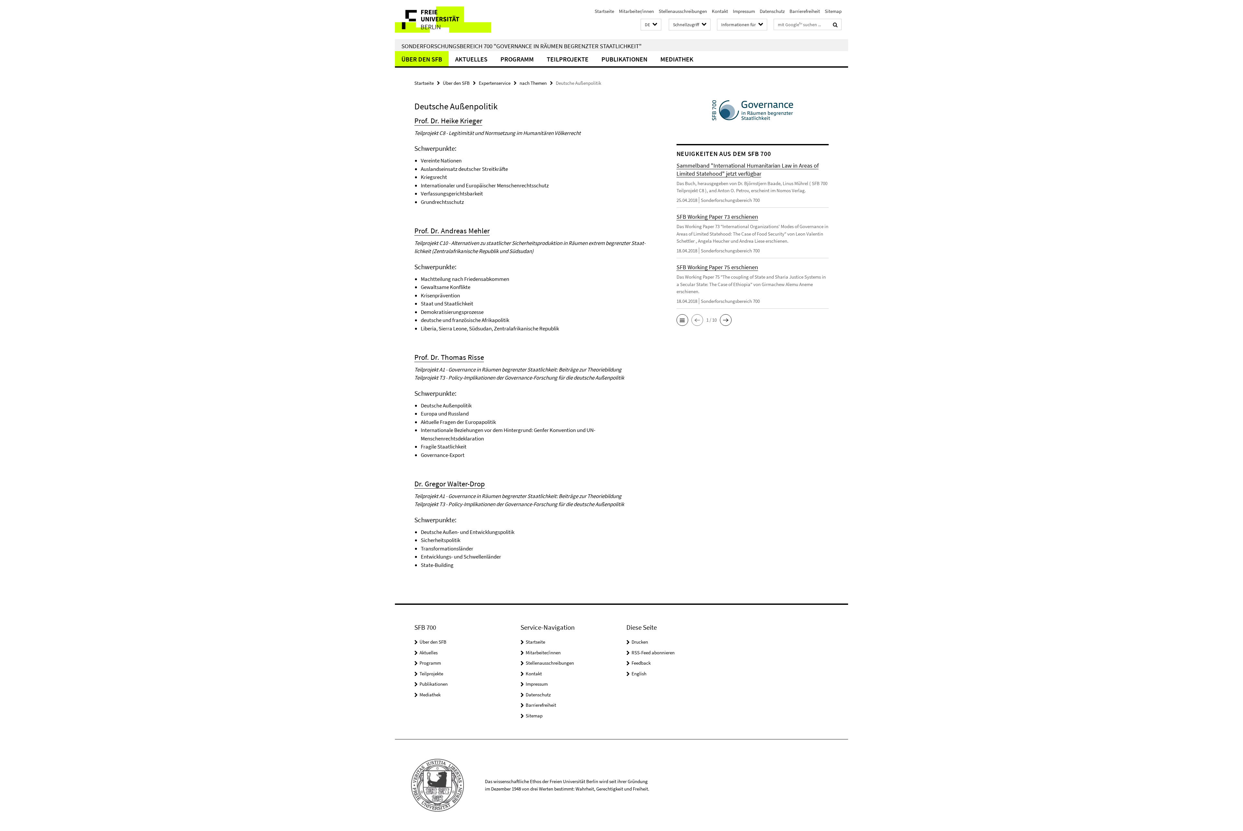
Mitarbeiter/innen (636, 11)
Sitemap (833, 11)
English (639, 673)
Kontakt (720, 11)
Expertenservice (494, 83)
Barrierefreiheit (804, 11)
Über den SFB (421, 59)
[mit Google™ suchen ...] (835, 24)
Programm (517, 59)
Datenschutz (772, 11)
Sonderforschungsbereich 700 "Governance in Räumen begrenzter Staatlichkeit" (521, 46)
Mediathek (676, 59)
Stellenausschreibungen (683, 11)
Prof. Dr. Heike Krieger (448, 120)
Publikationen (624, 59)
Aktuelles (471, 59)
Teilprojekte (567, 59)
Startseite (604, 11)
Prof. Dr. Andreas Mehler (452, 230)
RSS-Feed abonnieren (653, 652)
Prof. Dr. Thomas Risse (449, 357)
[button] (651, 25)
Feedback (641, 663)
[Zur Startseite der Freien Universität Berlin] (449, 19)
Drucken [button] (640, 642)
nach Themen (533, 83)
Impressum (744, 11)
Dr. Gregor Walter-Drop (449, 483)
